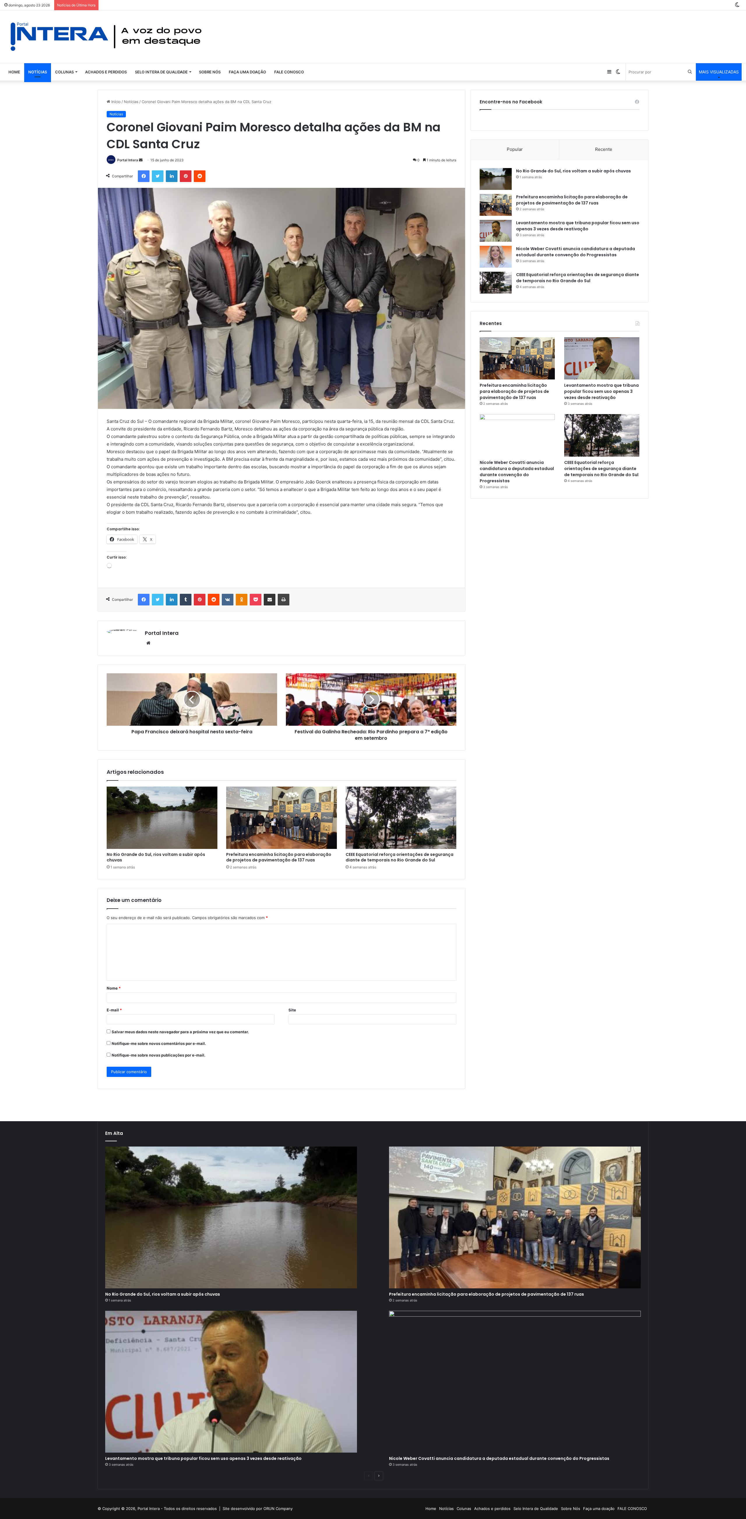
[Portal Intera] (106, 36)
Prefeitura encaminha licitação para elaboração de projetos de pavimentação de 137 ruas (278, 857)
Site (292, 1010)
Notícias (37, 72)
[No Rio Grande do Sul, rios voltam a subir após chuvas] (162, 818)
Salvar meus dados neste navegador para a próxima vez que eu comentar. (180, 1031)
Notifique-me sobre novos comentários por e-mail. (159, 1043)
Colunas (64, 72)
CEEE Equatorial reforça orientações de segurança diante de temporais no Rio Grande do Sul (399, 857)
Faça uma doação (247, 72)
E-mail (114, 1010)
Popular (515, 149)
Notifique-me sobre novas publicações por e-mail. (158, 1055)
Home (14, 72)
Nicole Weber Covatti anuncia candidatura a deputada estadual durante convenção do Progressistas (575, 252)
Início (115, 101)
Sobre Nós (210, 72)
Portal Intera (127, 160)
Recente (603, 149)
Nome (114, 988)
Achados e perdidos (106, 72)
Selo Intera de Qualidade (161, 72)
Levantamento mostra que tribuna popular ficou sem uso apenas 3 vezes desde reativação (577, 226)
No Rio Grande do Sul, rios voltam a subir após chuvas (156, 857)
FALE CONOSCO (289, 72)
